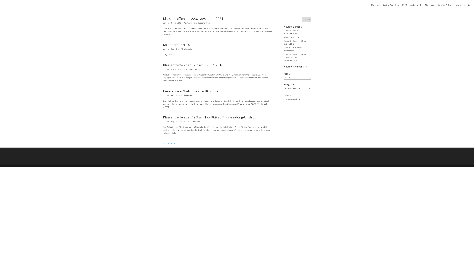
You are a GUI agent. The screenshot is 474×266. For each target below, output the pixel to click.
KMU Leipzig (429, 5)
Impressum (460, 5)
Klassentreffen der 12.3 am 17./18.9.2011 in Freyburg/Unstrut (209, 117)
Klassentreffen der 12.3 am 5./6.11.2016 (193, 65)
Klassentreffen (204, 23)
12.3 (186, 23)
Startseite (375, 5)
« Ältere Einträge (170, 143)
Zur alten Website (445, 5)
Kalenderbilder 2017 (178, 44)
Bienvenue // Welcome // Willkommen (191, 91)
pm (168, 23)
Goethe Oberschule (391, 5)
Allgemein (192, 23)
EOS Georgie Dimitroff (411, 5)
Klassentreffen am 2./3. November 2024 (193, 18)
